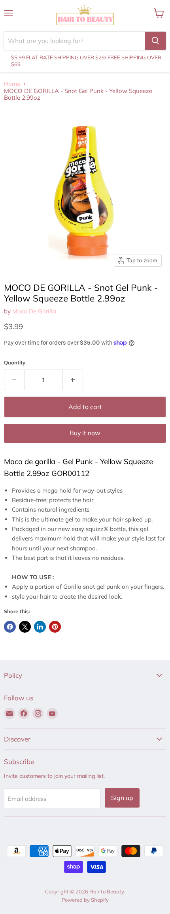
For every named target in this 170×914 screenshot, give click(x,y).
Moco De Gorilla (34, 311)
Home (12, 83)
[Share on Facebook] (10, 627)
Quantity (14, 363)
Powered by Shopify (85, 900)
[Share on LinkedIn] (40, 627)
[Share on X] (25, 627)
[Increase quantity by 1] (73, 380)
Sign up (122, 798)
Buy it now (85, 433)
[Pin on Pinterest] (55, 627)
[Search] (155, 41)
